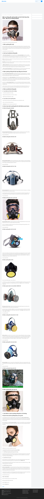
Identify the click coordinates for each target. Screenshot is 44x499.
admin (3, 486)
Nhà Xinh (4, 1)
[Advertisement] (22, 8)
